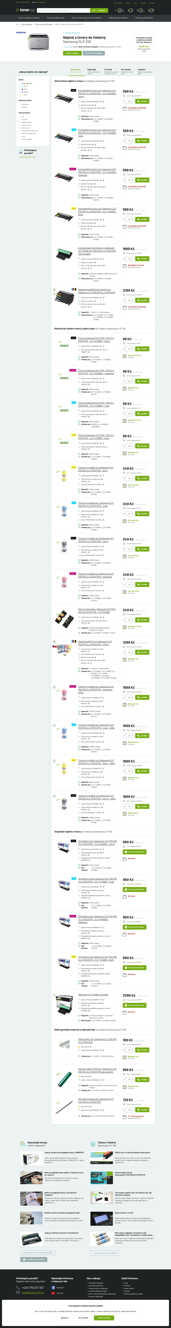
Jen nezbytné (83, 1318)
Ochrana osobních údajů (97, 1291)
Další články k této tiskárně (105, 1253)
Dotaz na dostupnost (136, 852)
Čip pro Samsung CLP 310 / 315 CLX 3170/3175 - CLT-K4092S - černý (96, 339)
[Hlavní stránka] (25, 10)
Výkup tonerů (129, 1288)
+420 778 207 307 (24, 2)
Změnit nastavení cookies (133, 1294)
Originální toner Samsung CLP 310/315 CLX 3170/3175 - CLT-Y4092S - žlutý (97, 958)
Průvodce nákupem (95, 1283)
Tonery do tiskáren (26, 24)
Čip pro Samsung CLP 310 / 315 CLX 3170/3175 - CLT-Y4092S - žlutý (96, 436)
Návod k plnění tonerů (130, 1174)
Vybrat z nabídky (72, 53)
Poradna (143, 3)
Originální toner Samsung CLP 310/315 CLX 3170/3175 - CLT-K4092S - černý (97, 842)
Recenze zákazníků (95, 1296)
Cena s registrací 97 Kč (133, 343)
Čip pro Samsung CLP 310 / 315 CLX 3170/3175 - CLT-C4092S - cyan (96, 404)
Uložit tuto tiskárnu (94, 53)
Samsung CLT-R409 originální (93, 994)
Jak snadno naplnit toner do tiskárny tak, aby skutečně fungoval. (133, 1194)
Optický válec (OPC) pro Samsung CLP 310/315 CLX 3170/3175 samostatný (97, 1070)
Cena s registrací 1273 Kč (134, 647)
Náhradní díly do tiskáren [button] (118, 19)
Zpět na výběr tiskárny (72, 33)
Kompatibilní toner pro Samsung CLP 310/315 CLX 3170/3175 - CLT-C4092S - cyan (97, 132)
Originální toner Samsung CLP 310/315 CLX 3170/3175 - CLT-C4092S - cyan (97, 880)
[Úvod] (17, 24)
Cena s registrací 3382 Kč (134, 1000)
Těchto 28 (67, 47)
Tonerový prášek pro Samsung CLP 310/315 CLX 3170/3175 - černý (96, 540)
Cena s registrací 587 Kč (134, 96)
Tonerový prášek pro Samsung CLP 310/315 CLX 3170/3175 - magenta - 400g (96, 689)
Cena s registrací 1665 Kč (134, 692)
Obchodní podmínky (95, 1285)
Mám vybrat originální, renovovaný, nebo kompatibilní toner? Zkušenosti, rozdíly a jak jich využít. (134, 1234)
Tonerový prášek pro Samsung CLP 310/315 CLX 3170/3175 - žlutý (96, 469)
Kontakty (152, 3)
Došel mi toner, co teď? (124, 1213)
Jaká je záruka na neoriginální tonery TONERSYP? (64, 1152)
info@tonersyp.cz (40, 2)
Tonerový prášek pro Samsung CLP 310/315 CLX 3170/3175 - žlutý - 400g (96, 762)
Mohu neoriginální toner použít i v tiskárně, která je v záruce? (64, 1174)
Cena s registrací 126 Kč (134, 1104)
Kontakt (127, 1291)
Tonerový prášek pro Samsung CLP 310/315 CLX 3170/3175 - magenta (96, 575)
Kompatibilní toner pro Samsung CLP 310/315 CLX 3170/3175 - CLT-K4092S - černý (97, 93)
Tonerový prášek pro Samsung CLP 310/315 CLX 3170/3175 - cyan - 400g (96, 726)
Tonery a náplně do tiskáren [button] (28, 19)
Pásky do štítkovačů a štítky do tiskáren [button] (87, 19)
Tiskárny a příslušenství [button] (144, 19)
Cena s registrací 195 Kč (134, 1044)
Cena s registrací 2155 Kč (134, 295)
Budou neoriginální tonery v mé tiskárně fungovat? (60, 1194)
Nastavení (64, 1318)
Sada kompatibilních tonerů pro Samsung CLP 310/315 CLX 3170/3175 (96, 291)
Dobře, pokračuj (104, 1318)
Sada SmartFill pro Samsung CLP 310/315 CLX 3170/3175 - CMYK (95, 643)
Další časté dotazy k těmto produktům (37, 1253)
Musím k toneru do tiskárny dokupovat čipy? (62, 1213)
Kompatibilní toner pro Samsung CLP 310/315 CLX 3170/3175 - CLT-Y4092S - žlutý (97, 211)
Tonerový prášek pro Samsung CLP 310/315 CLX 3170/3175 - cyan (96, 504)
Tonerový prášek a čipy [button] (55, 19)
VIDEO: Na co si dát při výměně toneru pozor (132, 1152)
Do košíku (144, 101)
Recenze (127, 3)
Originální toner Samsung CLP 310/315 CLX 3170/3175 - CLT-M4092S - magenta (97, 919)
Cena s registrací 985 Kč (134, 846)
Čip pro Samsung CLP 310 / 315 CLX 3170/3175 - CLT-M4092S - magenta (96, 372)
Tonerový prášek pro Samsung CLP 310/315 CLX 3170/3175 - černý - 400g (97, 797)
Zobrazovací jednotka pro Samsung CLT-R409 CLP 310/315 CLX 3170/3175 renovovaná (97, 250)
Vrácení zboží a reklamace (98, 1288)
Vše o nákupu (118, 3)
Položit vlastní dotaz (36, 1259)
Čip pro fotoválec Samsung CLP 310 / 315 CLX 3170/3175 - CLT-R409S (97, 610)
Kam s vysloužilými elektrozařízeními (102, 1294)
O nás (135, 3)
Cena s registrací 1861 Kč (134, 253)
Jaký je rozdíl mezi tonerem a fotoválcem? (62, 1233)
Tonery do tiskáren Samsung (43, 24)
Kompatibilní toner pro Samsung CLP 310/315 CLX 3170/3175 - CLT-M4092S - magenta (97, 172)
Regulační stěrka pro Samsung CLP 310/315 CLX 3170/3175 (96, 1100)
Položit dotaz (144, 46)
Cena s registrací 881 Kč (134, 1074)
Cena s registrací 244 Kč (134, 473)
